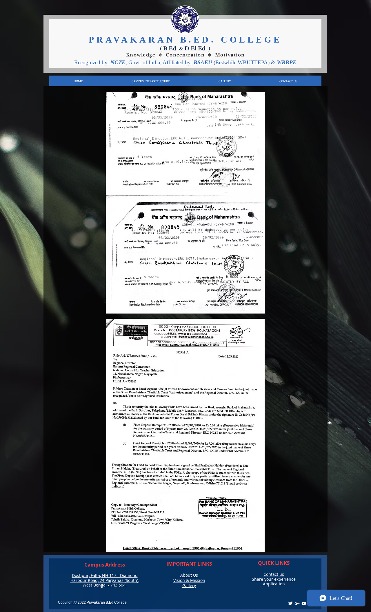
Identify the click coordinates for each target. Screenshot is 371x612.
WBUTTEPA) (254, 62)
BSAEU (204, 62)
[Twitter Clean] (290, 603)
